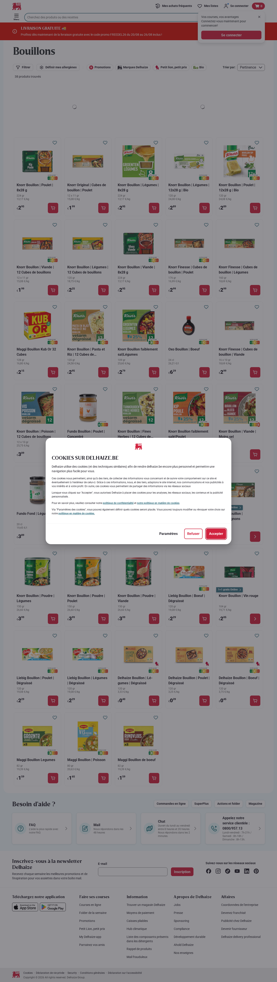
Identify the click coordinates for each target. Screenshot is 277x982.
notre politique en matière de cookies (158, 503)
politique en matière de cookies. (76, 513)
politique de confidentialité (118, 503)
